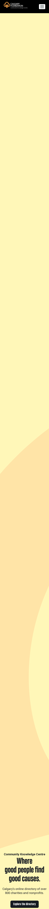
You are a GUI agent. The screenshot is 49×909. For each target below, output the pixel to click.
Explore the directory (24, 904)
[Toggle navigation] (42, 6)
